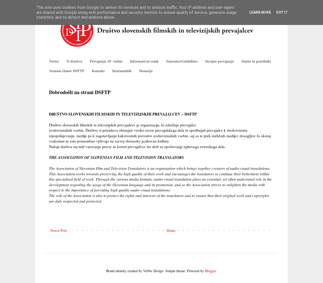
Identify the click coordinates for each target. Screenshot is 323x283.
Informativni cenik (144, 61)
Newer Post (58, 230)
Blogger (210, 270)
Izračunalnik (122, 70)
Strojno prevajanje (219, 61)
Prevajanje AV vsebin (106, 61)
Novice (54, 61)
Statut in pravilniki (256, 61)
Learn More (260, 12)
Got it (282, 12)
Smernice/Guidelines (182, 61)
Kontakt (98, 70)
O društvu (74, 61)
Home (171, 230)
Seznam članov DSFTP (66, 70)
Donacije (146, 70)
